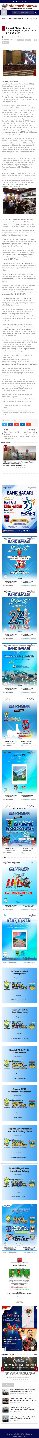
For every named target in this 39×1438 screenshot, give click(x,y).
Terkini (8, 1385)
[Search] (36, 12)
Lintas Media (11, 1434)
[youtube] (25, 1)
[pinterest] (22, 1)
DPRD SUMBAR (12, 421)
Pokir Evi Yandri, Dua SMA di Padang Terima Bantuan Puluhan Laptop (22, 1390)
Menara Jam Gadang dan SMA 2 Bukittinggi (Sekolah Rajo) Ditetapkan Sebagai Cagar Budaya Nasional (23, 1400)
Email (6, 42)
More (35, 1354)
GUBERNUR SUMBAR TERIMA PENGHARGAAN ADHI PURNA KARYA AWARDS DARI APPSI (19, 1374)
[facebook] (13, 1)
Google (23, 1436)
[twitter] (16, 1)
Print (28, 40)
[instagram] (19, 1)
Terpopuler (8, 1354)
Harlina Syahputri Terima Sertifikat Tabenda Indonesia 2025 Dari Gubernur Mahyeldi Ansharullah (22, 1418)
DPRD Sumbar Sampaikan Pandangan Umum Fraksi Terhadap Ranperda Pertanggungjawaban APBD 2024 (18, 463)
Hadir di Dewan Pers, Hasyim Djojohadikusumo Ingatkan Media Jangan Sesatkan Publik (22, 1409)
